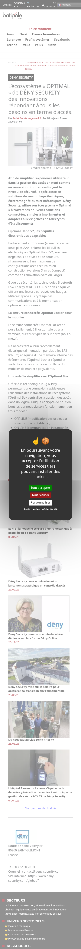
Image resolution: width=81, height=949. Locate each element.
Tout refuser (40, 495)
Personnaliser (40, 502)
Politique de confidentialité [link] (40, 509)
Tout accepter (40, 488)
